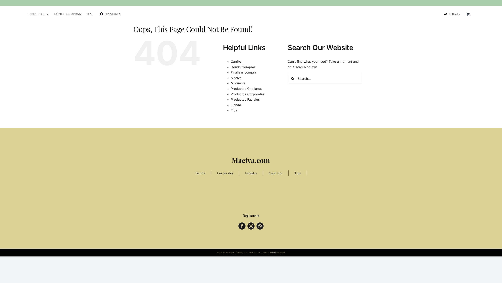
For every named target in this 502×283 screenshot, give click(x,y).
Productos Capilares (246, 89)
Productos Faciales (245, 99)
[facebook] (242, 226)
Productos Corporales (247, 94)
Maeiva (236, 78)
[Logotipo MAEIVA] (251, 10)
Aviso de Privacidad (273, 252)
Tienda (236, 105)
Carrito (236, 61)
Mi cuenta (238, 83)
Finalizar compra (243, 72)
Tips (234, 110)
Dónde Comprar (243, 67)
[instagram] (251, 226)
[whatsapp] (260, 226)
